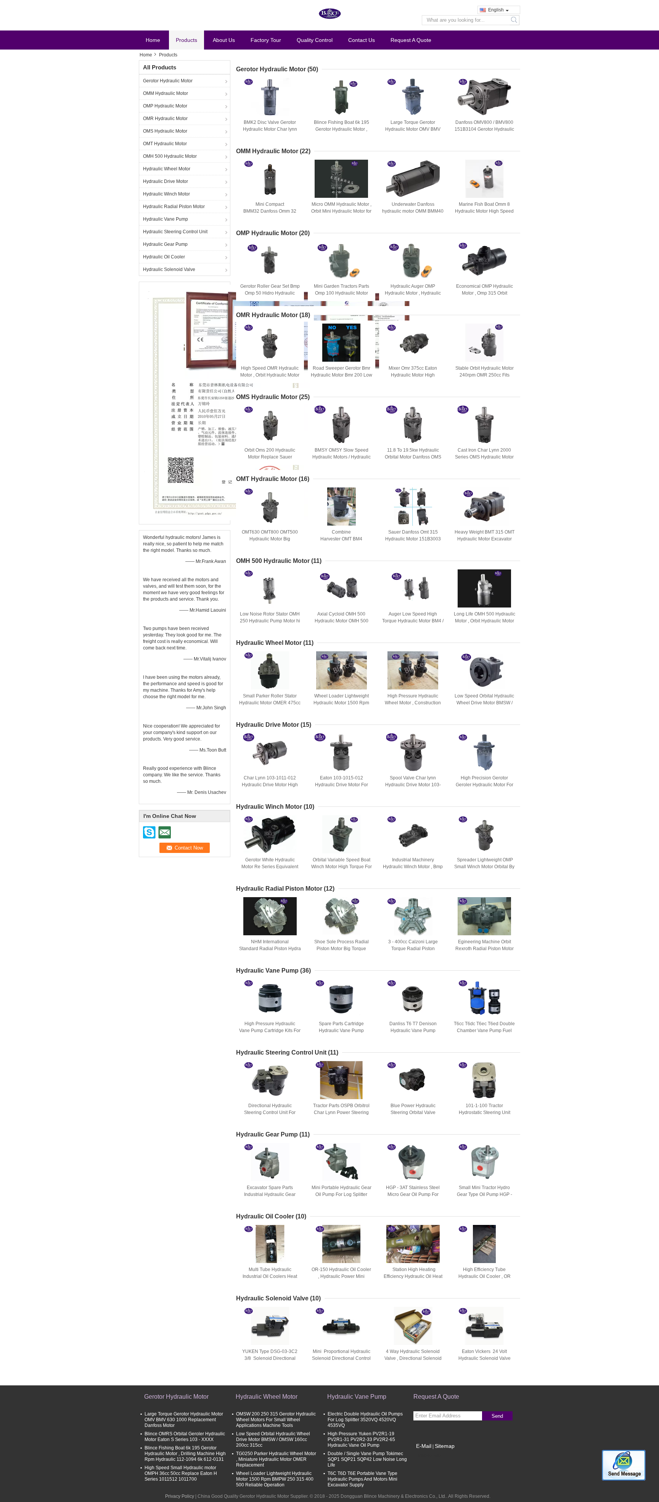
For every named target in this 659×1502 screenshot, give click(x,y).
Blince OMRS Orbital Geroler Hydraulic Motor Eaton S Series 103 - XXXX (185, 1436)
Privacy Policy (179, 1496)
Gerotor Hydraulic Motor (168, 80)
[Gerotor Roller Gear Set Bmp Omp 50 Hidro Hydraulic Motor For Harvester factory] (270, 261)
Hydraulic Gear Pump (165, 244)
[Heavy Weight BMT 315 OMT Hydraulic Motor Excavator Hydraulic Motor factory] (484, 506)
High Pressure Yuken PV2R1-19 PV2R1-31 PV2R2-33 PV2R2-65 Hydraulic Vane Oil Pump (361, 1439)
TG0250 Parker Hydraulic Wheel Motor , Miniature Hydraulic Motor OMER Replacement (276, 1459)
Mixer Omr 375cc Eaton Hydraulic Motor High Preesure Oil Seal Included (413, 375)
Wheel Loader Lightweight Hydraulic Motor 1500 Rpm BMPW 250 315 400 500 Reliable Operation (274, 1479)
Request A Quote (411, 40)
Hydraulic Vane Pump (165, 219)
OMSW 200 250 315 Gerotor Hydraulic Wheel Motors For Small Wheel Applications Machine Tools (276, 1419)
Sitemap (445, 1446)
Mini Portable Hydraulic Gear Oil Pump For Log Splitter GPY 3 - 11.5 (341, 1194)
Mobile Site (429, 1455)
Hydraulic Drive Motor (165, 181)
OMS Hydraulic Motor (165, 131)
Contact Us (361, 40)
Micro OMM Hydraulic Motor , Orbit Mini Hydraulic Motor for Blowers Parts (341, 211)
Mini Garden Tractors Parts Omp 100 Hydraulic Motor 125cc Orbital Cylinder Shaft (341, 293)
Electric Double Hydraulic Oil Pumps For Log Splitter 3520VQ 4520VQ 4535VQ (365, 1419)
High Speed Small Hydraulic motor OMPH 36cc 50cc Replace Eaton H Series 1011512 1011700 (181, 1473)
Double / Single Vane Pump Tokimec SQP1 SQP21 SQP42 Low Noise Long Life (367, 1459)
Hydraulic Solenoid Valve (169, 269)
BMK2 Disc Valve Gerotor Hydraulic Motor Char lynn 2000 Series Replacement (270, 129)
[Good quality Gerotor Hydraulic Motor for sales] (224, 402)
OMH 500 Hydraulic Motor (170, 156)
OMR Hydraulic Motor (165, 118)
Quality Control (315, 40)
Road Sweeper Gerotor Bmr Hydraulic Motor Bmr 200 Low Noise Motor (341, 375)
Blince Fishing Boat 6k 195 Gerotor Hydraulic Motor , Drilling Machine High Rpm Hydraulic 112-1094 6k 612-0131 (185, 1453)
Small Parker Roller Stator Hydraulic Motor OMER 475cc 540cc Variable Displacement (270, 702)
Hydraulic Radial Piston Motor (174, 206)
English (496, 10)
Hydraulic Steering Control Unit (175, 231)
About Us (224, 40)
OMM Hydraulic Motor (165, 93)
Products (186, 40)
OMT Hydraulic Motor (165, 143)
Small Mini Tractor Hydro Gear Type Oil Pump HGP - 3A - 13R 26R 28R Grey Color (484, 1194)
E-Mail (423, 1446)
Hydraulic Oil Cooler (164, 257)
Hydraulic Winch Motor (166, 194)
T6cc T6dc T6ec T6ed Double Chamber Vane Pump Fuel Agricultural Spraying (484, 1030)
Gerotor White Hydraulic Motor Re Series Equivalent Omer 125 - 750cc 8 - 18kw (269, 866)
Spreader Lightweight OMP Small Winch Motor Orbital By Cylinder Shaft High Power (484, 866)
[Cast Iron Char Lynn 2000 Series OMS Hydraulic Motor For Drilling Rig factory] (484, 425)
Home (153, 40)
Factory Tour (266, 40)
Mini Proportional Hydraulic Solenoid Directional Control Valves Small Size (341, 1358)
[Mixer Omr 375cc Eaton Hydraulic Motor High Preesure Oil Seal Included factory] (413, 343)
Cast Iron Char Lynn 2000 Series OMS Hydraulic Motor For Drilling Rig (484, 456)
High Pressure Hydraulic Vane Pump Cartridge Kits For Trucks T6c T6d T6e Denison (270, 1030)
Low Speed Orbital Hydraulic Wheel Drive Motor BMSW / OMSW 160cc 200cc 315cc (484, 702)
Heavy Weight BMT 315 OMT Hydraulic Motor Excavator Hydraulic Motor (484, 538)
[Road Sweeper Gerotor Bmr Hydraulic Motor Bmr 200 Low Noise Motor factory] (341, 343)
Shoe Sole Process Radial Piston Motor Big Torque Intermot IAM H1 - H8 (341, 948)
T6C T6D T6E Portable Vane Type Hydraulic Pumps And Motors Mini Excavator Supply (362, 1479)
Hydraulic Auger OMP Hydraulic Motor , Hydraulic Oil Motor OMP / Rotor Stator (413, 293)
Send (497, 1416)
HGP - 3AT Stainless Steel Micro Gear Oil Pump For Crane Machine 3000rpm (413, 1194)
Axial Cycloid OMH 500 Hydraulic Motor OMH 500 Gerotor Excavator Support (341, 620)
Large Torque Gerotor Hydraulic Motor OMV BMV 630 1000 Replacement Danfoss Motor (184, 1419)
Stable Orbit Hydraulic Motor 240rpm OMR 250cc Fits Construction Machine (484, 375)
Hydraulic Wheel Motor (166, 169)
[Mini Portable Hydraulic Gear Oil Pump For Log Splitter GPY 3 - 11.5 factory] (341, 1162)
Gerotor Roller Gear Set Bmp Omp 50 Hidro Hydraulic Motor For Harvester (270, 293)
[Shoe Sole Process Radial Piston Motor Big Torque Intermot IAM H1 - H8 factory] (341, 916)
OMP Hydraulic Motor (165, 106)
